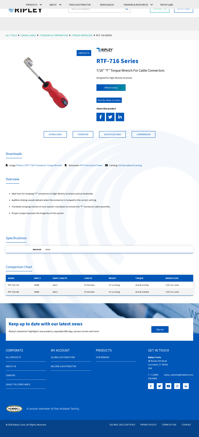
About (53, 4)
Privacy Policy (148, 424)
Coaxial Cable (28, 35)
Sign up (160, 329)
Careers (10, 375)
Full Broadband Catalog (130, 165)
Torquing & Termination (53, 35)
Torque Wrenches (82, 35)
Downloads (55, 134)
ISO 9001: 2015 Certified (122, 424)
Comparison (143, 134)
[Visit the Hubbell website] (42, 408)
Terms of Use (169, 424)
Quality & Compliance (18, 384)
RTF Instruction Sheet (91, 165)
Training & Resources (135, 4)
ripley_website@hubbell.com (178, 374)
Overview (83, 134)
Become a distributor (63, 366)
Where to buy (111, 87)
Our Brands (102, 357)
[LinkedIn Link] (186, 386)
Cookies (186, 424)
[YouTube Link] (168, 386)
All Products (13, 357)
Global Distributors (63, 357)
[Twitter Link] (160, 386)
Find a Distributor (80, 4)
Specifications (112, 134)
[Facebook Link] (151, 386)
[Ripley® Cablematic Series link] (104, 50)
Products (31, 4)
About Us (11, 366)
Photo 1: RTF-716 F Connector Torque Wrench (39, 165)
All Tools (11, 35)
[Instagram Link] (177, 386)
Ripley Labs (166, 4)
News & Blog (107, 4)
